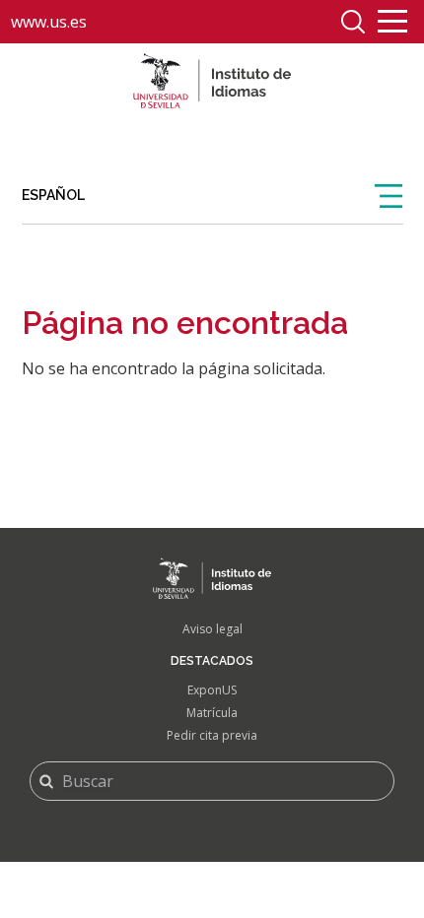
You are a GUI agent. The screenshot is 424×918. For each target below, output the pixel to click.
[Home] (212, 80)
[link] (212, 196)
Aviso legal (212, 629)
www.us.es (49, 22)
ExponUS (212, 690)
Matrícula (212, 712)
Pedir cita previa (212, 735)
